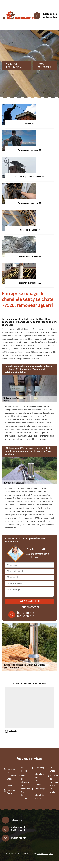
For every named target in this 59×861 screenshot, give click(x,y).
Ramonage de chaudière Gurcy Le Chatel (38, 776)
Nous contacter (44, 65)
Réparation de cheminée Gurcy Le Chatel (53, 784)
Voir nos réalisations (14, 65)
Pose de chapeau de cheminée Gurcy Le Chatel (24, 787)
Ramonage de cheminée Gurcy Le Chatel (10, 777)
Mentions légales (45, 854)
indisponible (50, 14)
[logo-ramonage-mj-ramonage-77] (14, 16)
